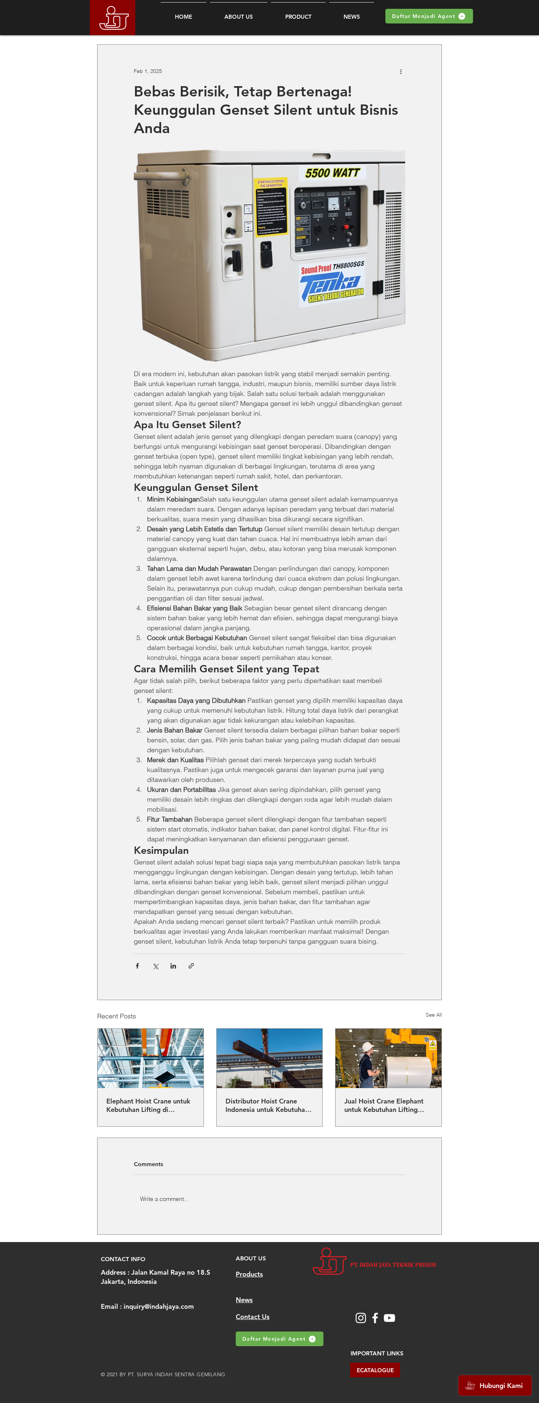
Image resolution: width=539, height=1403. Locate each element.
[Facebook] (375, 1318)
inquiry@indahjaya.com (159, 1306)
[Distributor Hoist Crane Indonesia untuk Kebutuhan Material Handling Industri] (270, 1058)
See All (434, 1014)
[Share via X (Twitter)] (155, 965)
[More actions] (400, 71)
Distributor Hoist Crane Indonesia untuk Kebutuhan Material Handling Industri (267, 1105)
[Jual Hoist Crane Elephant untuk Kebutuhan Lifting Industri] (388, 1058)
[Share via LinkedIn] (173, 965)
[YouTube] (389, 1318)
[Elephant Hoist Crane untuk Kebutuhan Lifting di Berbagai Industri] (150, 1058)
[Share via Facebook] (137, 965)
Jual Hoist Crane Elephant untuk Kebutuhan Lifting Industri (383, 1105)
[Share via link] (191, 965)
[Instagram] (361, 1318)
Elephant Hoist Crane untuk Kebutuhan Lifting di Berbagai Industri (148, 1105)
